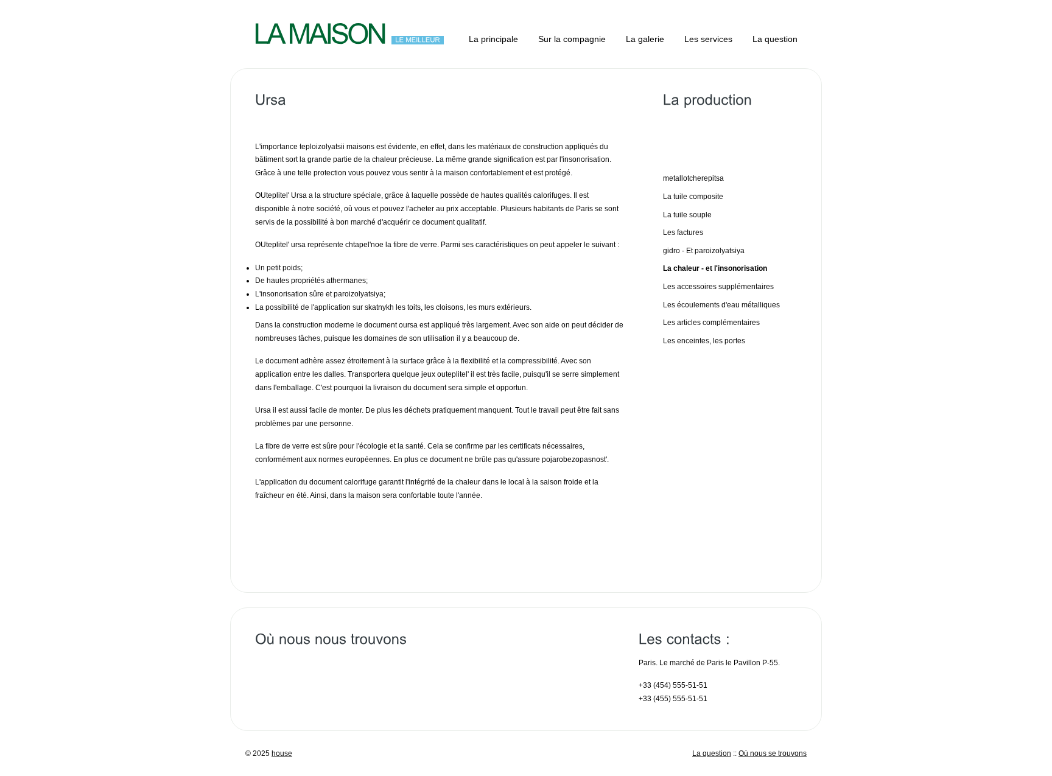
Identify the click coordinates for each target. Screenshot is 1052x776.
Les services (708, 39)
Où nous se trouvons (772, 753)
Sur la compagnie (572, 39)
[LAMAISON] (319, 32)
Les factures (683, 232)
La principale (493, 39)
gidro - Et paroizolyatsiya (704, 250)
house (282, 753)
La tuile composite (693, 196)
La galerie (645, 39)
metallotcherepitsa (693, 178)
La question (775, 39)
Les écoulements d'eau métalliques (721, 305)
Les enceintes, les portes (704, 341)
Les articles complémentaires (711, 322)
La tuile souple (687, 215)
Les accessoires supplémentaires (718, 286)
